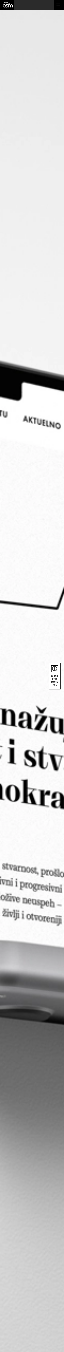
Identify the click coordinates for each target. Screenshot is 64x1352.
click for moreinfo (54, 680)
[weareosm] (8, 5)
